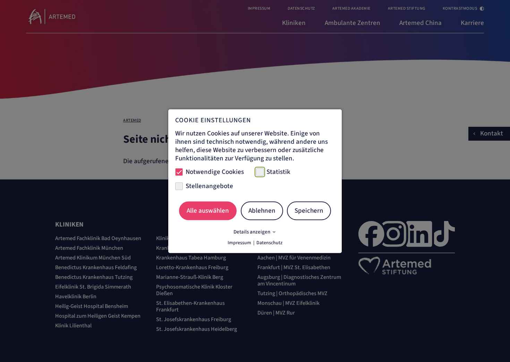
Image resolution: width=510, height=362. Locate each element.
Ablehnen (261, 210)
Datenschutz (269, 242)
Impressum (239, 242)
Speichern (309, 210)
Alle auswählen (208, 210)
